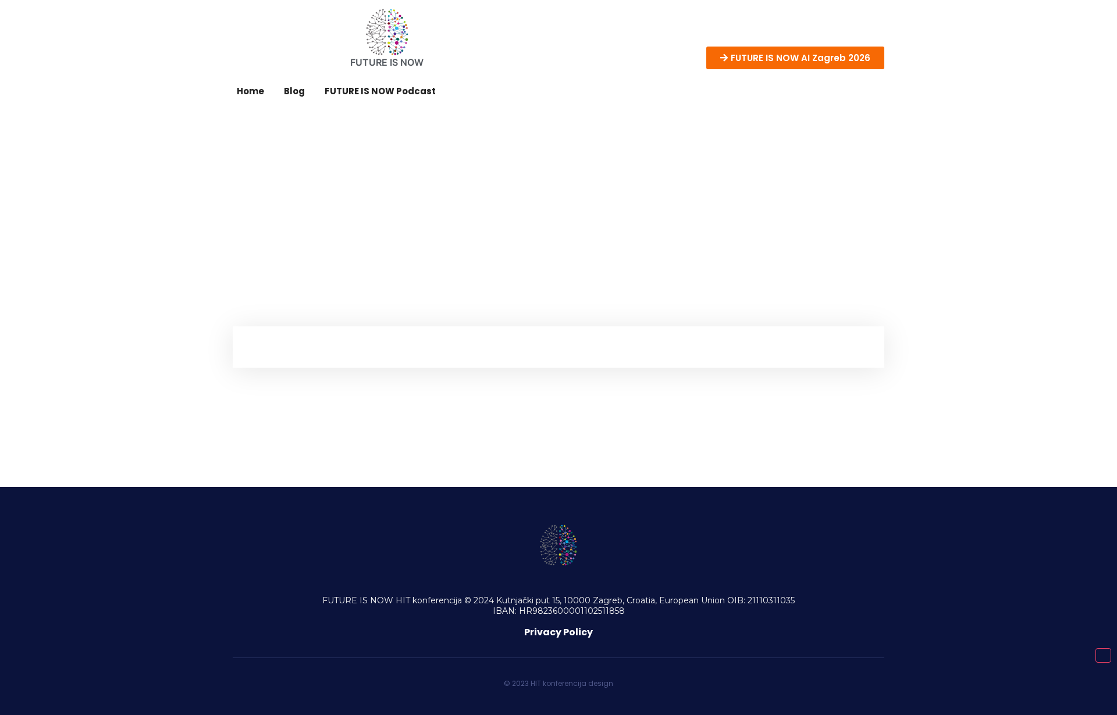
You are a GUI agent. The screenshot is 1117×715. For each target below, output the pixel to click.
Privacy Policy (558, 632)
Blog (294, 91)
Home (250, 91)
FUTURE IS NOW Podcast (380, 91)
